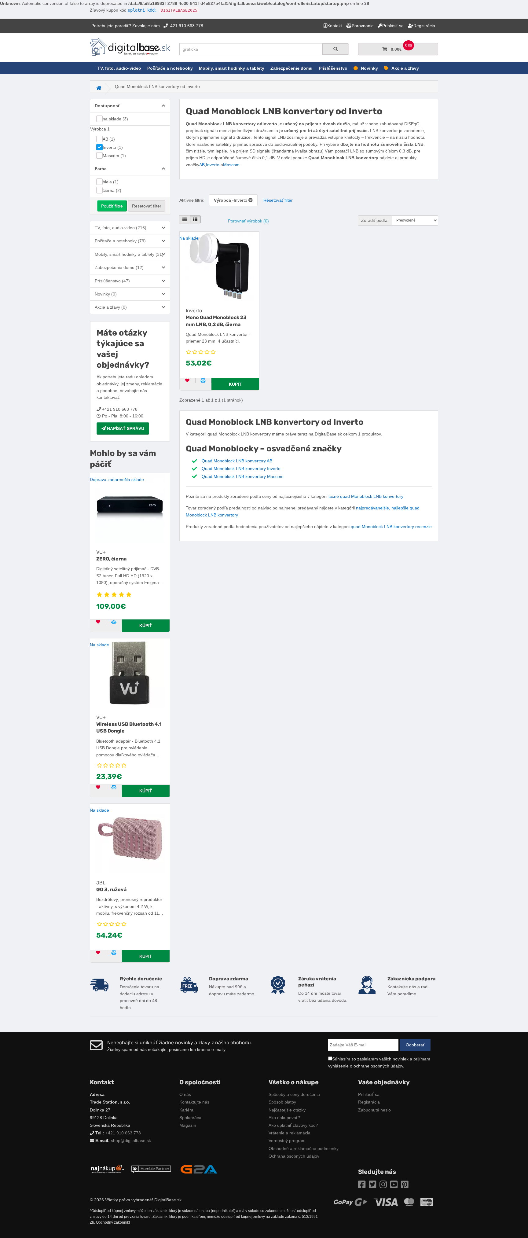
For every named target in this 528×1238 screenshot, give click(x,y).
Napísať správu (125, 428)
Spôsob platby (282, 1102)
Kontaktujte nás (194, 1102)
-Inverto (231, 200)
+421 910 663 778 (123, 1132)
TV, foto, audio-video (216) (120, 227)
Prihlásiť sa (369, 1094)
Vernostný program (287, 1140)
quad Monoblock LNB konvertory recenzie (391, 526)
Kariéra (186, 1110)
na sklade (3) (115, 118)
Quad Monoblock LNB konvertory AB (237, 460)
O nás (185, 1094)
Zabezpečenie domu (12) (119, 267)
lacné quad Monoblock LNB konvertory (365, 496)
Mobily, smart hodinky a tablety (231, 68)
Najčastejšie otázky (287, 1110)
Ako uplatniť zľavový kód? (293, 1125)
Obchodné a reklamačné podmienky (304, 1148)
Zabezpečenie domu (291, 68)
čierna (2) (112, 190)
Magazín (187, 1125)
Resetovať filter (146, 206)
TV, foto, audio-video (119, 68)
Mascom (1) (114, 155)
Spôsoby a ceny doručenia (294, 1094)
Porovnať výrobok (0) (248, 221)
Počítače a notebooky (170, 68)
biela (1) (111, 181)
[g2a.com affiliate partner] (199, 1168)
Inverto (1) (113, 147)
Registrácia (369, 1102)
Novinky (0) (106, 294)
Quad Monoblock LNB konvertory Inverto (241, 468)
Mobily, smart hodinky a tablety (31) (129, 254)
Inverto (212, 164)
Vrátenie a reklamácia (289, 1132)
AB (202, 164)
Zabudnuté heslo (374, 1110)
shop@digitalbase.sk (131, 1140)
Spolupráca (190, 1117)
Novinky (369, 68)
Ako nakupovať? (284, 1117)
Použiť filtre (112, 206)
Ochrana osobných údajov (294, 1156)
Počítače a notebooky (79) (120, 240)
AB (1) (109, 139)
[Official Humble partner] (151, 1168)
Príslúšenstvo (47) (112, 280)
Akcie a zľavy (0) (111, 307)
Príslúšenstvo (333, 68)
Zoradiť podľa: (375, 220)
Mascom (231, 164)
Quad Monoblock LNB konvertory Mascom (243, 476)
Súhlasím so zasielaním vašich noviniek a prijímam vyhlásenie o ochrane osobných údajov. (379, 1062)
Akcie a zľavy (405, 68)
